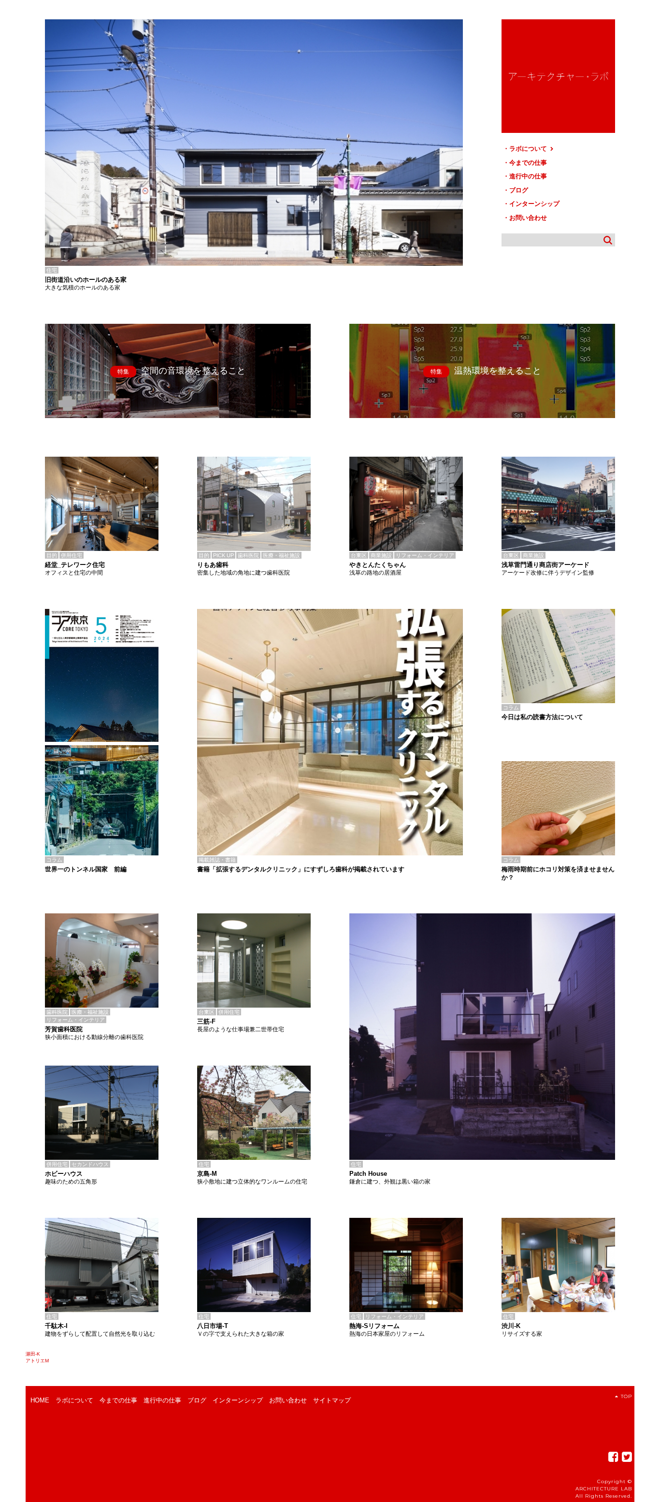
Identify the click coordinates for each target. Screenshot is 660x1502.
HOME (39, 1400)
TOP (626, 1396)
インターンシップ (534, 203)
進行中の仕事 (528, 176)
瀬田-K (33, 1354)
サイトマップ (332, 1400)
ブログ (518, 190)
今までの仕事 (528, 162)
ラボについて (529, 148)
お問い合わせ (528, 217)
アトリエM (37, 1360)
